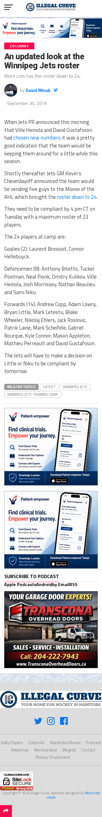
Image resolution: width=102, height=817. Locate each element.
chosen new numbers (37, 138)
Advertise (20, 750)
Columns (36, 742)
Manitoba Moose (65, 742)
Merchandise (45, 750)
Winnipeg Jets (75, 386)
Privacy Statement (53, 757)
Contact (88, 750)
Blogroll (69, 750)
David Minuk (38, 90)
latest (49, 386)
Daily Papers (12, 742)
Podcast (93, 742)
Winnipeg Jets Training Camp (32, 394)
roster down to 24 (77, 197)
